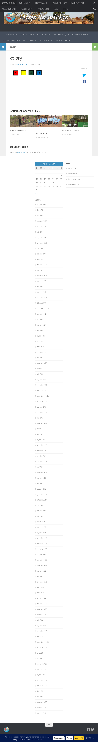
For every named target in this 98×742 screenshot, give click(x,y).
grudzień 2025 (42, 243)
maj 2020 (40, 516)
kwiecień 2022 (42, 423)
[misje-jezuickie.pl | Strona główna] (49, 17)
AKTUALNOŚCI (43, 9)
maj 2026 (40, 215)
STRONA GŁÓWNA (8, 3)
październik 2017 (43, 642)
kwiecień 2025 (42, 276)
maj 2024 (40, 319)
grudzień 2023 (42, 341)
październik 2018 (43, 593)
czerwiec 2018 (42, 604)
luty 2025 (40, 286)
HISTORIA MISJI (41, 3)
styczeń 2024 (41, 336)
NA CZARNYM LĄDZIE (59, 3)
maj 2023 (40, 358)
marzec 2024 (41, 325)
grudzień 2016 (42, 680)
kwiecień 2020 (42, 522)
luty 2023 (40, 374)
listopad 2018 (41, 587)
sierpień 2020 (41, 511)
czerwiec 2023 (42, 352)
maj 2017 (40, 658)
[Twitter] (92, 729)
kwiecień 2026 (42, 221)
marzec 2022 (41, 429)
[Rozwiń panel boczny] (3, 47)
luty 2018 (40, 620)
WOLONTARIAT (27, 9)
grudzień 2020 (42, 494)
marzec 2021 (41, 478)
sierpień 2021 (41, 456)
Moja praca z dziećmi (70, 130)
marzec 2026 (41, 226)
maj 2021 (40, 467)
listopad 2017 (41, 636)
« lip (36, 193)
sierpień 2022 (41, 407)
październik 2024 (43, 308)
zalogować (21, 152)
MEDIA (56, 9)
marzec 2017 (41, 669)
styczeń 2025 (41, 292)
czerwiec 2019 (42, 560)
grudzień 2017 (42, 631)
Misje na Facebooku (18, 130)
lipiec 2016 (40, 691)
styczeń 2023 (41, 379)
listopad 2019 (41, 543)
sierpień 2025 (41, 254)
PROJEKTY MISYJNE (9, 9)
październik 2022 (43, 396)
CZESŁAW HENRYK (21, 64)
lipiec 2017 (40, 653)
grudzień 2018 (42, 582)
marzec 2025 (41, 281)
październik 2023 (43, 347)
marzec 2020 (41, 527)
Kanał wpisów (73, 174)
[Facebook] (88, 729)
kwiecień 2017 (42, 664)
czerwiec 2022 (42, 412)
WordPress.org (73, 185)
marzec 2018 (41, 615)
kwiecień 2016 (42, 702)
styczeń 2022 (41, 440)
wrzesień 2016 (42, 686)
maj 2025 (40, 270)
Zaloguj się (72, 168)
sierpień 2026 (41, 204)
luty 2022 (40, 434)
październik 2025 (43, 248)
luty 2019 (40, 576)
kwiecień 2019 (42, 565)
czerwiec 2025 (42, 265)
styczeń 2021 (41, 489)
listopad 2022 (41, 390)
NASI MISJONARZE (77, 3)
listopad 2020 (41, 500)
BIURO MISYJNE (24, 3)
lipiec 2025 (40, 259)
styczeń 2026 (41, 237)
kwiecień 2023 (42, 363)
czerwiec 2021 (42, 461)
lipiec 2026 (40, 210)
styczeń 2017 (41, 675)
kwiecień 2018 (42, 609)
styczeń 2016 (41, 713)
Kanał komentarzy (75, 179)
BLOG (65, 9)
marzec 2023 (41, 368)
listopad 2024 (41, 303)
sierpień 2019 (41, 554)
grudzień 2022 (42, 385)
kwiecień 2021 (42, 472)
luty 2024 (40, 330)
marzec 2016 (41, 707)
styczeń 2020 (41, 533)
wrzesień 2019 (42, 549)
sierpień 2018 (41, 598)
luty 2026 (40, 232)
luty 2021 (40, 483)
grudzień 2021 (42, 445)
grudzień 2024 (42, 297)
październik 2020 (43, 505)
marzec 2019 (41, 571)
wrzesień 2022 (42, 401)
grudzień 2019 (42, 538)
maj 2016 (40, 697)
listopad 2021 (41, 451)
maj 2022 (40, 418)
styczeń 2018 (41, 625)
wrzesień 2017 (42, 647)
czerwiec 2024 (42, 314)
